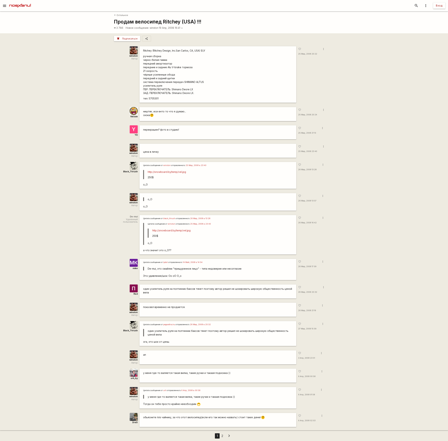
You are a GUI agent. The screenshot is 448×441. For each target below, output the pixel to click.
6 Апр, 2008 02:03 (307, 420)
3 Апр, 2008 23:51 (306, 358)
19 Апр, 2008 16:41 (171, 27)
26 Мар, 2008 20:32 (307, 292)
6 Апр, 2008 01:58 (306, 394)
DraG (135, 422)
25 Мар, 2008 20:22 (307, 54)
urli (164, 390)
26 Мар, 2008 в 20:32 (200, 324)
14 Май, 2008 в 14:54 (192, 262)
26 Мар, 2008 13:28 (307, 169)
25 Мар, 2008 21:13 (307, 133)
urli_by (134, 378)
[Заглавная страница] (20, 2)
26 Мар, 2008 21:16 (307, 310)
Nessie (134, 116)
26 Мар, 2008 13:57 (307, 201)
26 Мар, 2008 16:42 (307, 223)
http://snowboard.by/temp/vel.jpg (167, 171)
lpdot (165, 262)
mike (135, 268)
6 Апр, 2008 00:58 (307, 376)
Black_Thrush (130, 171)
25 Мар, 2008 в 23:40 (196, 165)
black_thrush (169, 218)
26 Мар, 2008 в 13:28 (200, 218)
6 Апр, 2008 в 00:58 (190, 390)
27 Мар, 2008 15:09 (307, 329)
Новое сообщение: (137, 27)
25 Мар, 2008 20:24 (307, 115)
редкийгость (169, 324)
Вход (439, 5)
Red (136, 294)
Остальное (121, 15)
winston (154, 27)
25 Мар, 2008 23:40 (307, 151)
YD (136, 135)
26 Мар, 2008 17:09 (307, 266)
